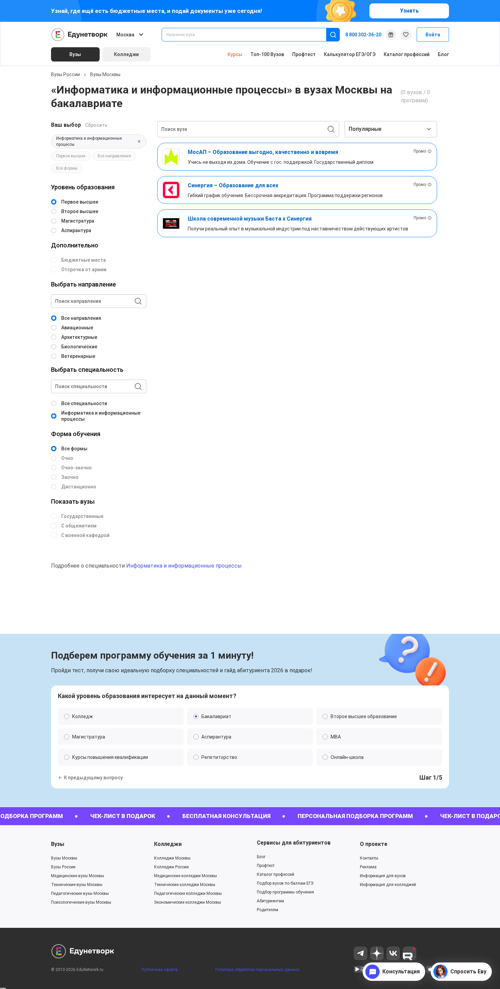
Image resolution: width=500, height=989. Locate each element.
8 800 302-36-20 (363, 34)
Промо (420, 151)
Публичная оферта (159, 969)
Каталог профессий (407, 54)
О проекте (373, 844)
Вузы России (65, 74)
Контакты (369, 858)
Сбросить (96, 125)
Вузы (57, 844)
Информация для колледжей (388, 884)
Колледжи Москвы (172, 858)
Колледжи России (171, 867)
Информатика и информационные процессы (184, 565)
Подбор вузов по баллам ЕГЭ (285, 883)
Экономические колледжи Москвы (187, 902)
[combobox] (248, 35)
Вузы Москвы (105, 74)
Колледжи (168, 844)
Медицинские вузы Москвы (77, 875)
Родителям (267, 909)
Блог (443, 54)
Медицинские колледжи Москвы (185, 875)
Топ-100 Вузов (267, 54)
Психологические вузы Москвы (81, 902)
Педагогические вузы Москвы (80, 893)
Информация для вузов (383, 875)
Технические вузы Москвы (76, 884)
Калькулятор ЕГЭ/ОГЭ (350, 54)
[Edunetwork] (79, 34)
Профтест (304, 54)
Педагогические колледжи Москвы (188, 893)
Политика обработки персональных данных (257, 969)
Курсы (235, 54)
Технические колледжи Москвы (184, 884)
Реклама (368, 867)
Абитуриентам (270, 901)
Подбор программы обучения (285, 892)
